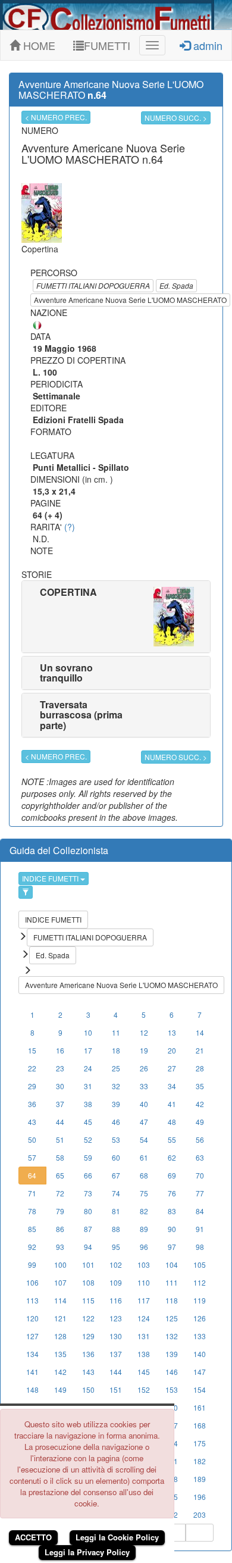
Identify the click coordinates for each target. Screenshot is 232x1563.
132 (171, 1336)
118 (171, 1300)
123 (115, 1318)
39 (116, 1104)
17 (88, 1050)
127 (32, 1336)
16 (60, 1050)
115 (88, 1300)
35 (200, 1086)
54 (144, 1139)
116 (115, 1300)
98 (200, 1247)
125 (171, 1318)
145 (143, 1372)
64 (32, 1175)
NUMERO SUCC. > (176, 117)
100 (60, 1264)
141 (32, 1372)
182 (199, 1461)
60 (116, 1157)
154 (199, 1389)
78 (32, 1211)
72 (60, 1193)
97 (172, 1247)
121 (60, 1318)
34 (172, 1086)
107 (60, 1282)
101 (88, 1264)
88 (116, 1229)
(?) (69, 527)
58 (60, 1157)
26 (144, 1068)
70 (200, 1175)
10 (88, 1032)
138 (143, 1354)
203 (199, 1514)
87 (88, 1229)
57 (32, 1157)
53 (116, 1139)
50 (32, 1139)
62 (172, 1157)
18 (116, 1050)
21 (200, 1050)
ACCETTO (33, 1537)
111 (171, 1282)
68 (144, 1175)
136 (88, 1354)
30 (60, 1086)
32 (116, 1086)
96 (144, 1247)
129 (88, 1336)
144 (115, 1372)
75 (144, 1193)
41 (172, 1104)
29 (32, 1086)
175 (199, 1443)
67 (116, 1175)
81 (116, 1211)
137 (115, 1354)
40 (144, 1104)
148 (32, 1389)
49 (200, 1122)
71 (32, 1193)
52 (88, 1139)
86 (60, 1229)
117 (143, 1300)
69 (172, 1175)
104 (171, 1264)
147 (199, 1372)
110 (143, 1282)
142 (60, 1372)
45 (88, 1122)
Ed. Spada (176, 285)
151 (115, 1389)
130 (115, 1336)
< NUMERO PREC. (56, 117)
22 (32, 1068)
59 (88, 1157)
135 (60, 1354)
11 (116, 1032)
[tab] (116, 616)
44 (60, 1122)
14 (200, 1032)
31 (88, 1086)
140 (199, 1354)
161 (199, 1407)
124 (143, 1318)
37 (60, 1104)
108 (88, 1282)
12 (144, 1032)
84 (200, 1211)
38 (88, 1104)
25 (116, 1068)
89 (144, 1229)
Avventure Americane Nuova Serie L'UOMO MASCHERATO (130, 300)
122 (88, 1318)
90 (172, 1229)
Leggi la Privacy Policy (87, 1552)
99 (32, 1264)
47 (144, 1122)
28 (200, 1068)
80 (88, 1211)
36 (32, 1104)
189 (199, 1479)
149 (60, 1389)
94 (88, 1247)
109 (115, 1282)
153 (171, 1389)
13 (172, 1032)
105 (199, 1264)
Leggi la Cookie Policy (117, 1537)
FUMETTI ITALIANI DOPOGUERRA (93, 285)
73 (88, 1193)
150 (88, 1389)
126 (199, 1318)
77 (200, 1193)
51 (60, 1139)
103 (143, 1264)
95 (116, 1247)
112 (199, 1282)
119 (199, 1300)
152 (143, 1389)
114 (60, 1300)
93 (60, 1247)
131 (143, 1336)
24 (88, 1068)
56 (200, 1139)
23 (60, 1068)
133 (199, 1336)
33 (144, 1086)
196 (199, 1497)
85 (32, 1229)
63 (200, 1157)
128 (60, 1336)
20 (172, 1050)
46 (116, 1122)
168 (199, 1425)
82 (144, 1211)
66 (88, 1175)
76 (172, 1193)
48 (172, 1122)
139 (171, 1354)
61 (144, 1157)
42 (200, 1104)
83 (172, 1211)
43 (32, 1122)
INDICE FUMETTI (51, 878)
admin (206, 45)
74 (116, 1193)
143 (88, 1372)
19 (144, 1050)
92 (32, 1247)
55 (172, 1139)
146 (171, 1372)
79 (60, 1211)
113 (32, 1300)
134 (32, 1354)
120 (32, 1318)
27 (172, 1068)
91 (200, 1229)
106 (32, 1282)
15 (32, 1050)
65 (60, 1175)
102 (115, 1264)
